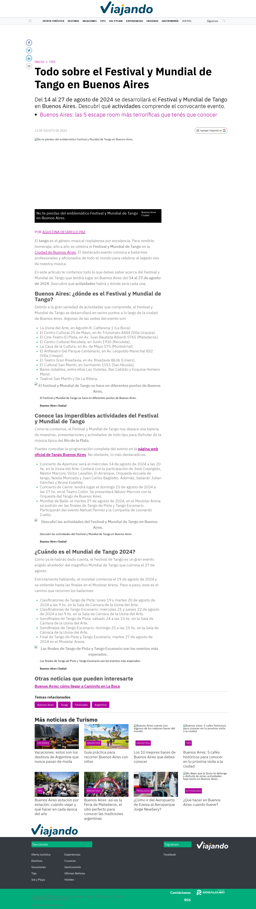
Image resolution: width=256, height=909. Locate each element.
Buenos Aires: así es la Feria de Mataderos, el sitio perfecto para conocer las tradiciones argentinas (103, 809)
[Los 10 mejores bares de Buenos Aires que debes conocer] (156, 736)
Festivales (81, 704)
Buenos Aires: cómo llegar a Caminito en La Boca (77, 686)
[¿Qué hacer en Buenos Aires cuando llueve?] (205, 784)
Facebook (170, 854)
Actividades (193, 790)
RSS (187, 899)
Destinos (73, 21)
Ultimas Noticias (74, 873)
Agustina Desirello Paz (64, 232)
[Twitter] (29, 50)
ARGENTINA (143, 743)
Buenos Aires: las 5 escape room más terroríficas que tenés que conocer (128, 114)
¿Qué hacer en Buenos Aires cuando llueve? (202, 802)
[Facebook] (29, 43)
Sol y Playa (116, 21)
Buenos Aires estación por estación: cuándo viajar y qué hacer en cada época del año (57, 806)
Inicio (39, 62)
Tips (103, 21)
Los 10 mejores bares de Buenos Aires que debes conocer (155, 757)
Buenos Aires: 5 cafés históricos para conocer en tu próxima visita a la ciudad (203, 759)
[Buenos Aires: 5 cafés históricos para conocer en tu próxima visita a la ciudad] (205, 736)
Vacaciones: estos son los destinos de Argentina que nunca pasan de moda (57, 757)
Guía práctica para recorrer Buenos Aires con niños (106, 757)
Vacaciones (90, 21)
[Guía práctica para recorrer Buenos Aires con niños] (106, 736)
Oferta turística (53, 21)
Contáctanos (180, 892)
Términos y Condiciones (46, 905)
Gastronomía (170, 21)
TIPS (188, 743)
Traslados (143, 790)
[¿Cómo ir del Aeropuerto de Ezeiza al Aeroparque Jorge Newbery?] (156, 784)
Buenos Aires (45, 704)
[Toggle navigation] (29, 21)
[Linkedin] (29, 58)
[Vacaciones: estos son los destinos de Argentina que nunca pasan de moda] (57, 736)
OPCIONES (43, 743)
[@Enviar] (29, 66)
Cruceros (152, 21)
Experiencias (134, 21)
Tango (64, 704)
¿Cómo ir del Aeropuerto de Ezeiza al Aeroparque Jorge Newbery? (154, 804)
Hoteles (69, 879)
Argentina (101, 704)
